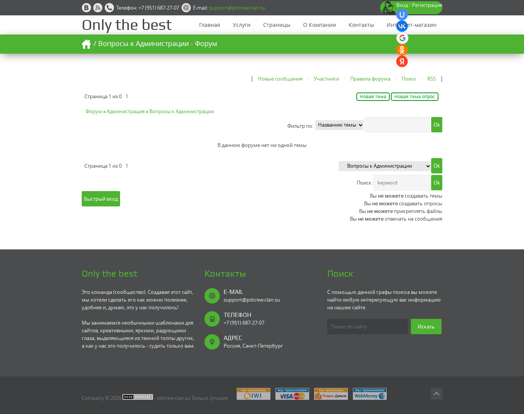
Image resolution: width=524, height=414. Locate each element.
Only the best (127, 25)
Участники (326, 78)
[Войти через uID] (402, 14)
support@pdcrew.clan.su (237, 7)
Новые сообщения (280, 78)
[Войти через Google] (402, 38)
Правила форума (370, 78)
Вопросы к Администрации (181, 111)
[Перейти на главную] (86, 44)
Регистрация (427, 5)
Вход (402, 5)
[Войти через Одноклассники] (402, 50)
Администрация (126, 111)
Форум (94, 111)
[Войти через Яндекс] (402, 61)
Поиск (409, 78)
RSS (431, 78)
